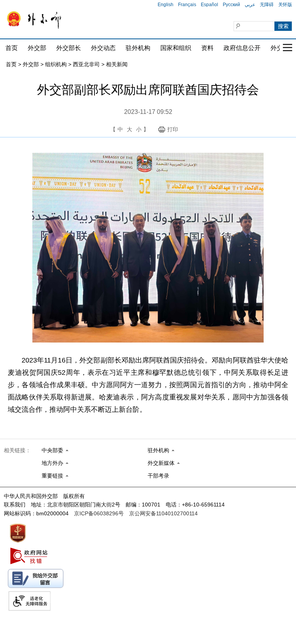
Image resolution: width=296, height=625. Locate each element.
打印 (172, 129)
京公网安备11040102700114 (163, 513)
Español (209, 4)
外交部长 (68, 48)
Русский (231, 4)
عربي (250, 4)
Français (187, 4)
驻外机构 (138, 48)
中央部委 (52, 450)
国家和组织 (175, 48)
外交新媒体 (161, 463)
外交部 (37, 48)
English (165, 4)
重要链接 (52, 476)
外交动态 (103, 48)
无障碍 (267, 4)
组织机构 (56, 64)
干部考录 (158, 476)
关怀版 (285, 4)
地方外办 (52, 463)
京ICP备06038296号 (99, 513)
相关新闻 (117, 64)
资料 (207, 48)
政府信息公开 (242, 48)
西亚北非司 (86, 64)
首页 (11, 48)
